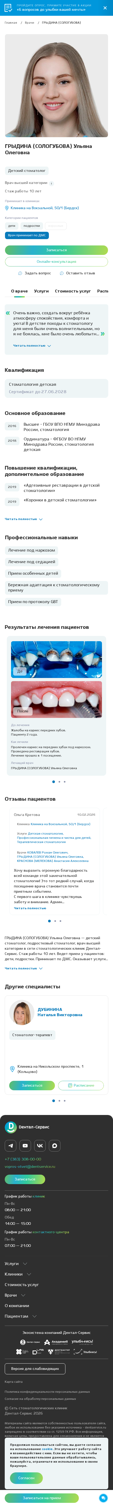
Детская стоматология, (46, 833)
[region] (56, 24)
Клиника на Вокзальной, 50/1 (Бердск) (60, 824)
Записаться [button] (56, 250)
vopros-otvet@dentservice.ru (30, 1167)
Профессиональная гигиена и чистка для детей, (54, 837)
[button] (51, 183)
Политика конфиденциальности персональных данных (47, 1391)
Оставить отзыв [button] (80, 273)
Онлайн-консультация (56, 262)
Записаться (25, 1179)
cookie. (48, 1449)
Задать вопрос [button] (38, 273)
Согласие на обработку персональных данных (40, 1398)
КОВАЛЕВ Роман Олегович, (47, 852)
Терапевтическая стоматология (41, 842)
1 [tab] (53, 781)
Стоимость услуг (22, 1285)
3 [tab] (64, 782)
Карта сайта (14, 1381)
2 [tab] (59, 782)
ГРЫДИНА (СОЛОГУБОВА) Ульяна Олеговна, (50, 856)
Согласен (26, 1478)
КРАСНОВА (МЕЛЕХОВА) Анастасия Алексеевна (53, 861)
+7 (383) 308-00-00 (23, 1159)
